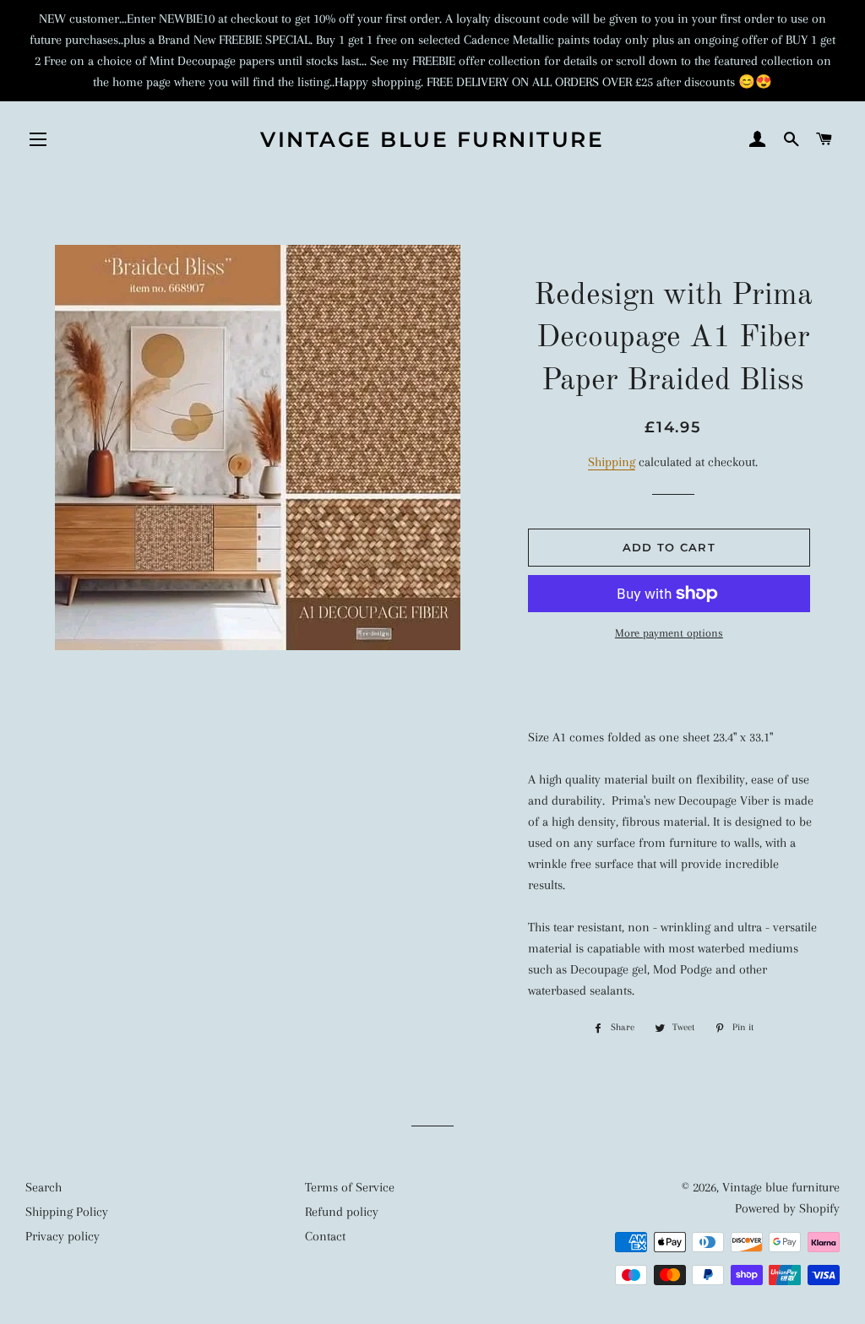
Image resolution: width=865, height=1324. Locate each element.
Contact (325, 1236)
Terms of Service (349, 1187)
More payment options (669, 633)
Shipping (611, 461)
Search (43, 1187)
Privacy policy (62, 1236)
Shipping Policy (66, 1211)
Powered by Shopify (787, 1208)
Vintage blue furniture (432, 139)
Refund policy (341, 1211)
